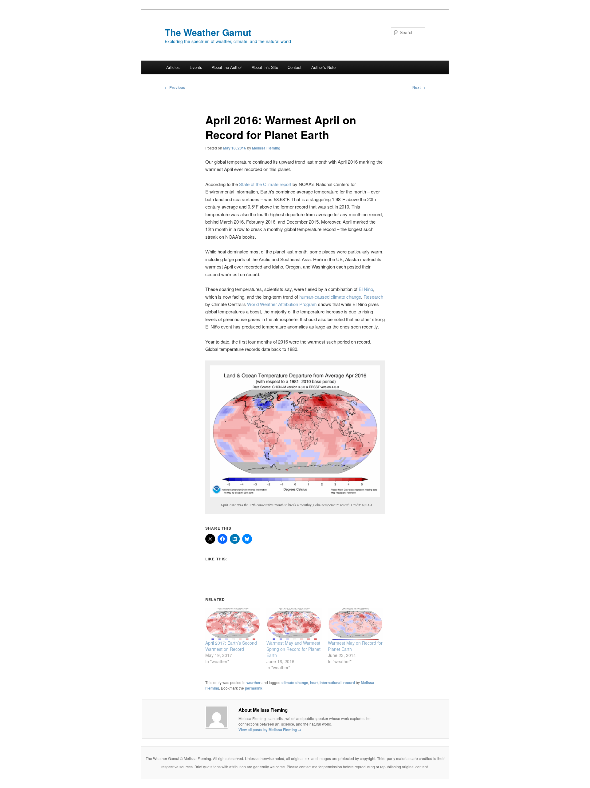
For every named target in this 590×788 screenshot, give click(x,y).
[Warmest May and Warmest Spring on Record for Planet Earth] (293, 624)
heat (314, 682)
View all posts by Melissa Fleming (269, 729)
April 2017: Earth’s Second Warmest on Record (231, 646)
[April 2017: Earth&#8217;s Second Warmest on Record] (232, 624)
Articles (173, 67)
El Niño (366, 289)
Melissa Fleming (266, 148)
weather (253, 682)
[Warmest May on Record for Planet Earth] (355, 624)
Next (418, 87)
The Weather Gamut (208, 32)
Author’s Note (323, 67)
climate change (294, 682)
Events (196, 67)
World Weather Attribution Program (282, 304)
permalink (253, 688)
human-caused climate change (330, 296)
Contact (294, 67)
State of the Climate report (265, 184)
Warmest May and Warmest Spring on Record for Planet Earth (293, 649)
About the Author (227, 67)
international (330, 682)
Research (373, 296)
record (349, 682)
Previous (175, 87)
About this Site (265, 67)
